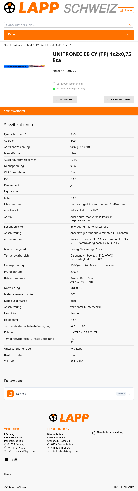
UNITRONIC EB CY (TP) (60, 45)
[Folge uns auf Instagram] (6, 459)
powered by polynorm (124, 486)
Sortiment (17, 45)
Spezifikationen (14, 111)
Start (6, 45)
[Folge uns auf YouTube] (15, 459)
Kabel (29, 45)
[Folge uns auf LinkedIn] (11, 459)
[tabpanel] (24, 66)
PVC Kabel (41, 45)
